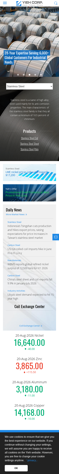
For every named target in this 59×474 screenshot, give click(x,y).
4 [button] (35, 75)
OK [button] (16, 468)
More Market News (15, 214)
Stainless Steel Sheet (29, 144)
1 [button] (18, 75)
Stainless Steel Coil (29, 138)
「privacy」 (32, 460)
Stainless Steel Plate (29, 149)
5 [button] (41, 75)
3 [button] (29, 75)
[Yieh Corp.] (29, 3)
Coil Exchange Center (29, 325)
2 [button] (24, 75)
